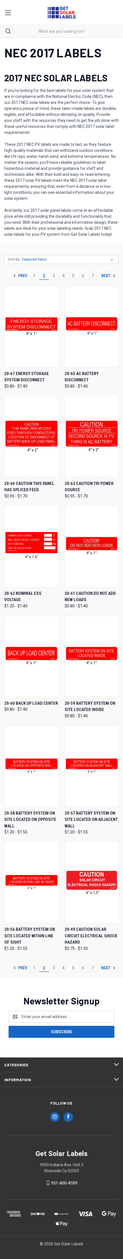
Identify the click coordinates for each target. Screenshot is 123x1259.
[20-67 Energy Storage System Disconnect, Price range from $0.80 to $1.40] (31, 326)
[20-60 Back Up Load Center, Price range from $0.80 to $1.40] (31, 656)
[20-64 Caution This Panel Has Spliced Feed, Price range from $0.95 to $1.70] (31, 436)
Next (106, 275)
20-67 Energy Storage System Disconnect (26, 377)
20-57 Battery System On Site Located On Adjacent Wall (91, 820)
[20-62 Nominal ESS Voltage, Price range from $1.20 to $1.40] (31, 546)
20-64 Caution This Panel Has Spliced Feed (29, 487)
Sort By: (14, 259)
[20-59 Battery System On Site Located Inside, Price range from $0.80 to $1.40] (92, 656)
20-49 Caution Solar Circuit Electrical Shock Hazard (91, 936)
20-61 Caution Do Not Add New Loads (90, 597)
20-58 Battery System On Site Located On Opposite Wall (30, 820)
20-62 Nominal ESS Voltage (22, 597)
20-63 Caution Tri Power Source (89, 487)
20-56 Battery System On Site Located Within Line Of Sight (29, 936)
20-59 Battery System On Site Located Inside (90, 706)
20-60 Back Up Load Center (31, 703)
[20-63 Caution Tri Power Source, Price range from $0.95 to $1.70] (92, 436)
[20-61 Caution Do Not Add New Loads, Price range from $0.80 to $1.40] (92, 546)
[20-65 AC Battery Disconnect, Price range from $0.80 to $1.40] (92, 326)
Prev (22, 275)
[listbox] (68, 259)
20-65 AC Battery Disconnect (82, 377)
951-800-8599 (64, 1183)
